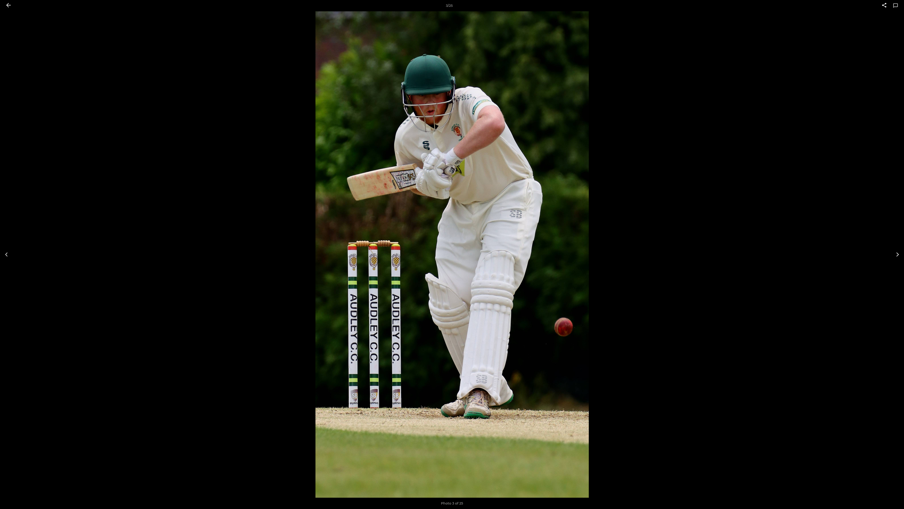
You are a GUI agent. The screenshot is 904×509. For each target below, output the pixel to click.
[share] (884, 5)
